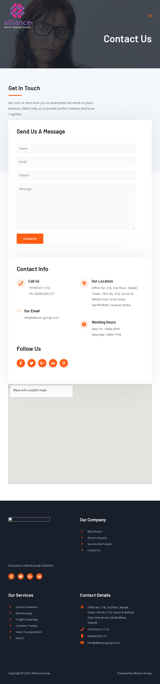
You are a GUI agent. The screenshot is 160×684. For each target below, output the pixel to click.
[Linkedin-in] (39, 576)
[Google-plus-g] (30, 576)
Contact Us (30, 238)
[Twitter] (21, 576)
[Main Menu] (150, 15)
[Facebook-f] (11, 576)
